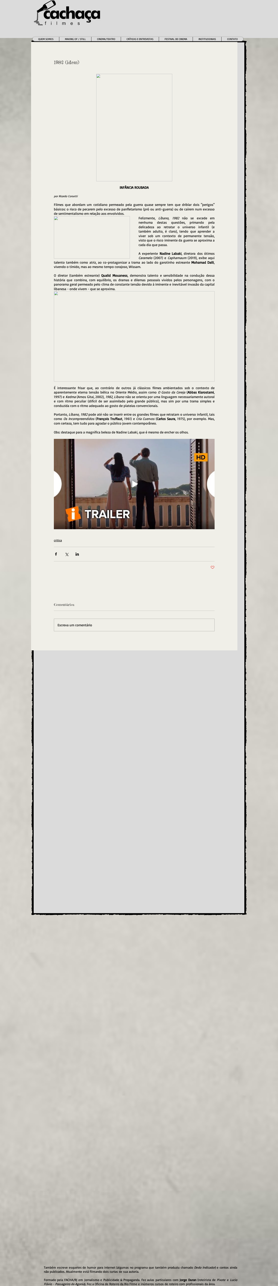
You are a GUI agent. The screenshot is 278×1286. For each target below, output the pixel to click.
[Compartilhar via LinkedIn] (77, 554)
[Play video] (134, 484)
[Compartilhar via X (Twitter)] (67, 554)
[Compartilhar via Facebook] (56, 554)
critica (58, 540)
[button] (106, 39)
